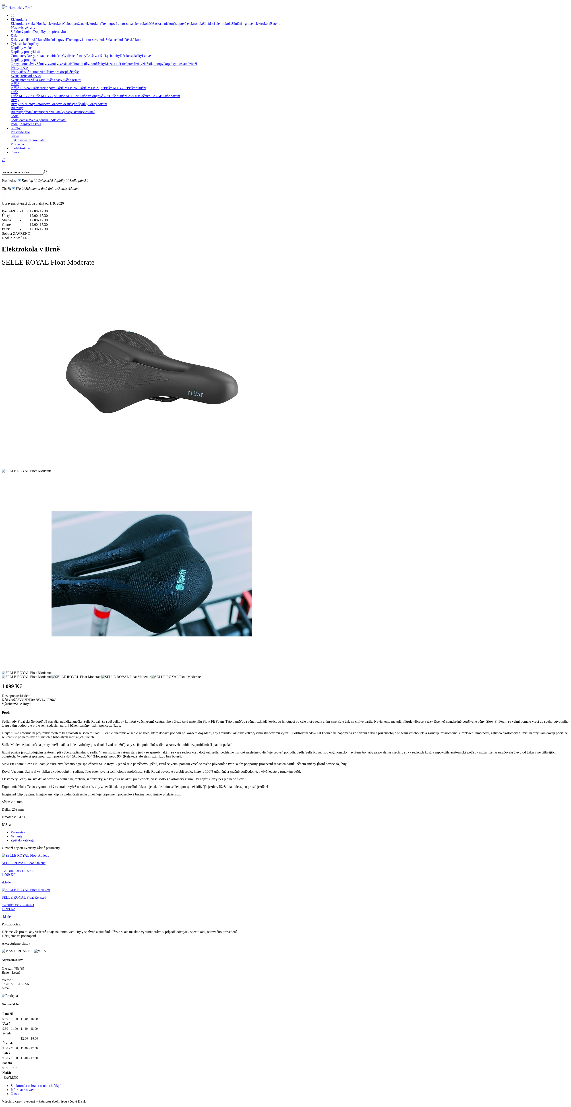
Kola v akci (19, 40)
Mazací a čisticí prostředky (123, 64)
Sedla (15, 116)
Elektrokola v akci (23, 23)
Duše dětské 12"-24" (148, 96)
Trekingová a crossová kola (86, 40)
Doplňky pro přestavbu (49, 31)
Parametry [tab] (18, 832)
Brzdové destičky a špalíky (69, 104)
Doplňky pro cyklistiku (27, 52)
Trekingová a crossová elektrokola (125, 23)
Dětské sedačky (131, 56)
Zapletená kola (30, 124)
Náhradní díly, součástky (87, 64)
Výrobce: (8, 704)
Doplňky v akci (22, 48)
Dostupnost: (10, 696)
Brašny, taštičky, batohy (103, 56)
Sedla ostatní (57, 120)
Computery (19, 56)
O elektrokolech (22, 148)
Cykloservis (19, 140)
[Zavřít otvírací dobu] (285, 196)
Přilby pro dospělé (58, 72)
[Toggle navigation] (3, 5)
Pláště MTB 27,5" (91, 88)
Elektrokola (19, 19)
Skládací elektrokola (217, 23)
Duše (14, 92)
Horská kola (35, 40)
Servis (15, 136)
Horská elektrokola (49, 23)
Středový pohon (22, 31)
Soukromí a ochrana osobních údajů (36, 1086)
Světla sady (54, 80)
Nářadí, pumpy (152, 64)
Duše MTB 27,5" (45, 96)
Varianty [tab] (17, 836)
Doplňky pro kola (23, 60)
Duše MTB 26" (22, 96)
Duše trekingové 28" (94, 96)
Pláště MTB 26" (66, 88)
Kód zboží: (9, 700)
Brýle (75, 72)
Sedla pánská (39, 120)
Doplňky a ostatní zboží (180, 64)
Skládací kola (115, 40)
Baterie (275, 23)
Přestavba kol (20, 132)
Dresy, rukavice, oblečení (44, 56)
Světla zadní (37, 80)
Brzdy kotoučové (38, 104)
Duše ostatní (171, 96)
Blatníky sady (62, 112)
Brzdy (15, 100)
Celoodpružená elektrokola (82, 23)
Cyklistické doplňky (25, 44)
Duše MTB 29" (69, 96)
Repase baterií (37, 140)
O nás (15, 152)
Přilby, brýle (19, 68)
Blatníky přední (22, 112)
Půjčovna (17, 144)
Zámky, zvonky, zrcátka (53, 64)
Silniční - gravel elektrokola (250, 23)
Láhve (146, 56)
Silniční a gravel (55, 40)
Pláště (15, 84)
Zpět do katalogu (23, 840)
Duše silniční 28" (121, 96)
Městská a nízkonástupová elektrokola (176, 23)
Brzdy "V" (18, 104)
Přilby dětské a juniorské (28, 72)
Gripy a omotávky (23, 64)
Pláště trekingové (43, 88)
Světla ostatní (71, 80)
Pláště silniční (136, 88)
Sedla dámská (20, 120)
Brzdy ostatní (97, 104)
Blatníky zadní (43, 112)
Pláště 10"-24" (21, 88)
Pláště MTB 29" (115, 88)
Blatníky (17, 108)
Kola (14, 36)
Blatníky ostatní (83, 112)
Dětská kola (132, 40)
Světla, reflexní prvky (26, 76)
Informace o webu (23, 1090)
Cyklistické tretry (74, 56)
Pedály (15, 124)
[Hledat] (3, 164)
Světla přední (20, 80)
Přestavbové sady (23, 27)
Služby (16, 128)
